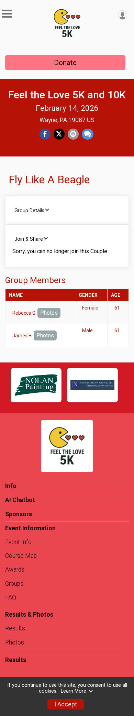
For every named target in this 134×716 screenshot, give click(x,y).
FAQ (10, 597)
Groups (14, 583)
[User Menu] (122, 15)
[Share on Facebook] (45, 134)
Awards (14, 569)
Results (15, 628)
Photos (49, 313)
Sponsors (18, 514)
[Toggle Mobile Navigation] (7, 14)
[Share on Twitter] (59, 134)
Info (10, 485)
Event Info (18, 542)
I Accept (65, 704)
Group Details (29, 211)
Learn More (73, 691)
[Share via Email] (73, 134)
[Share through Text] (87, 134)
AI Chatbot (20, 500)
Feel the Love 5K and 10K (67, 95)
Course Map (21, 555)
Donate (65, 62)
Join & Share (28, 239)
